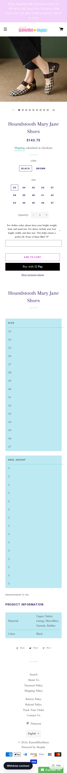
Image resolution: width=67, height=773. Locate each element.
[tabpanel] (33, 69)
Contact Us (33, 715)
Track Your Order (33, 710)
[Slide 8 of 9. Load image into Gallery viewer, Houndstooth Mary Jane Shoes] (44, 110)
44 (24, 202)
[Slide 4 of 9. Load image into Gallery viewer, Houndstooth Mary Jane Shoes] (30, 110)
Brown (41, 168)
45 (33, 202)
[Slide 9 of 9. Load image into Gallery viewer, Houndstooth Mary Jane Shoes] (48, 110)
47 (52, 202)
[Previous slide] (14, 110)
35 (33, 187)
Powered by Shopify (33, 747)
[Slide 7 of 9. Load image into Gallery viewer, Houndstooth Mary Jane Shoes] (41, 110)
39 (24, 195)
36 (42, 187)
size (33, 180)
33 (14, 187)
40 (33, 195)
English (32, 733)
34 (24, 187)
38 (14, 195)
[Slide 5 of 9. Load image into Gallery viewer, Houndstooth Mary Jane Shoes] (33, 110)
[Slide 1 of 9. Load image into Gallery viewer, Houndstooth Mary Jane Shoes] (19, 110)
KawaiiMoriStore (39, 742)
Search (34, 674)
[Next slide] (54, 110)
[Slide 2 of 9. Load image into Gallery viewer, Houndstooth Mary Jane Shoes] (23, 110)
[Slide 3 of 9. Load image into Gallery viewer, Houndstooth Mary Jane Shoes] (26, 110)
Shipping (19, 148)
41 (42, 195)
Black (25, 168)
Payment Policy (33, 685)
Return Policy (34, 699)
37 (52, 187)
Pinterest (35, 723)
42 (52, 195)
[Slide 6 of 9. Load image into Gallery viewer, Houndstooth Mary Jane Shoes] (37, 110)
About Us (33, 680)
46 (42, 202)
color (33, 160)
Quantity (23, 215)
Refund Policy (33, 704)
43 (14, 202)
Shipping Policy (33, 691)
